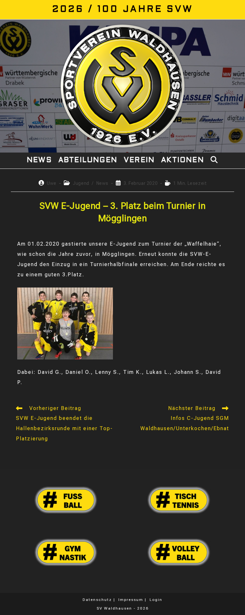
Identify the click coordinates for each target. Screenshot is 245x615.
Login (156, 599)
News (102, 183)
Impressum (130, 599)
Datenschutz (97, 599)
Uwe (51, 183)
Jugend (81, 183)
